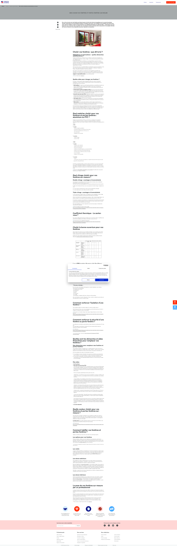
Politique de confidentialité (89, 545)
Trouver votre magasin (171, 2)
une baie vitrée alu (82, 442)
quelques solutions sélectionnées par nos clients (84, 236)
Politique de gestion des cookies (102, 545)
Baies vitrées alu (117, 537)
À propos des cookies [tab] (102, 268)
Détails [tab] (88, 268)
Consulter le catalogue (81, 537)
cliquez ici (82, 75)
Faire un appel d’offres (60, 536)
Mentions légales (77, 545)
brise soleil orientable (85, 464)
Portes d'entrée (103, 534)
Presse (58, 537)
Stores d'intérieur (117, 534)
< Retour (2, 6)
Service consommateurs (81, 539)
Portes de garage (104, 537)
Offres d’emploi (59, 534)
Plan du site (114, 545)
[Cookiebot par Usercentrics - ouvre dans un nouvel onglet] (104, 265)
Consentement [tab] (74, 268)
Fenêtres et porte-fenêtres (105, 539)
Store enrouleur (117, 536)
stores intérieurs (79, 478)
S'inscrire (78, 525)
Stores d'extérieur (117, 539)
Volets (102, 536)
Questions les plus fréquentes (82, 534)
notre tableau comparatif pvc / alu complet (85, 169)
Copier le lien (58, 29)
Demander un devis (80, 536)
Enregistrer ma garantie (81, 542)
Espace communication (60, 542)
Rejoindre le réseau (60, 539)
